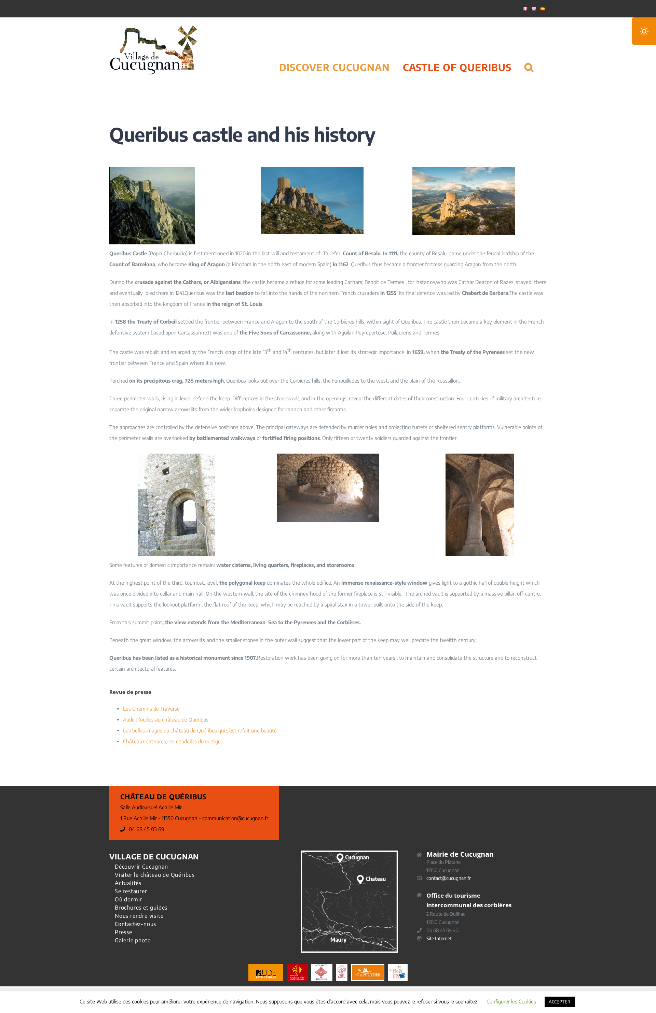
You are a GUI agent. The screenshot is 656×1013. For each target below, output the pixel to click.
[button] (529, 58)
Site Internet (439, 938)
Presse (123, 932)
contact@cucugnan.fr (448, 878)
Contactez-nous (135, 924)
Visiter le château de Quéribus (155, 874)
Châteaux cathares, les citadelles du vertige (172, 741)
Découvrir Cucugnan (141, 866)
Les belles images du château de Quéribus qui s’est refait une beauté (200, 730)
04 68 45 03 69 (146, 829)
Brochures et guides (141, 907)
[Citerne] (328, 456)
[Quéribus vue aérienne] (152, 169)
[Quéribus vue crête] (463, 169)
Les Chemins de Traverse (151, 708)
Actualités (128, 883)
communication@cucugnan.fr (235, 818)
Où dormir (128, 899)
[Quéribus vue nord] (312, 169)
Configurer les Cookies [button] (511, 1001)
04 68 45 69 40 (442, 930)
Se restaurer (131, 891)
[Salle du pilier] (480, 456)
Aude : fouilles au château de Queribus (165, 719)
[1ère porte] (176, 456)
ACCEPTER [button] (560, 1001)
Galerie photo (133, 940)
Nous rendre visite (139, 915)
